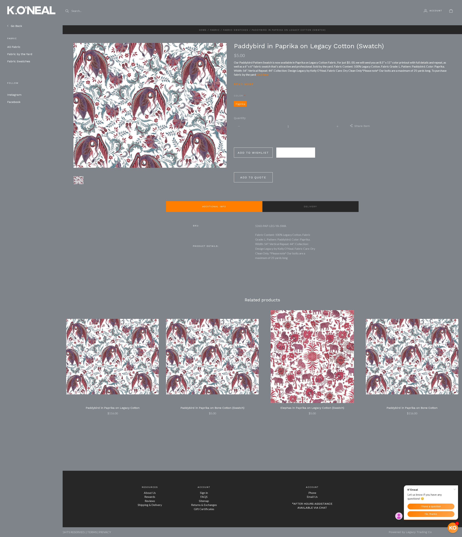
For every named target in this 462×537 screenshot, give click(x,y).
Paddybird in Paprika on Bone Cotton (412, 408)
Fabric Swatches (21, 61)
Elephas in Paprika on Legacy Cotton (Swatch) (312, 408)
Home (203, 30)
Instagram (14, 94)
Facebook (13, 102)
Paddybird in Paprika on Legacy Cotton (113, 408)
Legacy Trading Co (419, 532)
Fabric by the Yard (22, 54)
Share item (362, 126)
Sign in (204, 492)
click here (262, 74)
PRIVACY (105, 532)
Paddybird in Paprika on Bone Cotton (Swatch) (212, 408)
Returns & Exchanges (204, 504)
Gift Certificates (204, 509)
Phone (312, 492)
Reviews (150, 501)
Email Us (312, 496)
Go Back (16, 26)
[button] (453, 528)
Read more (244, 84)
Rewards (149, 496)
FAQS (204, 496)
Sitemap (204, 501)
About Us (150, 492)
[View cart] (451, 11)
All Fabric (16, 47)
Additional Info (214, 206)
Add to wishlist (253, 152)
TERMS (92, 532)
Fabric (215, 30)
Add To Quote (253, 177)
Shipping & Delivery (150, 504)
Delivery (310, 206)
